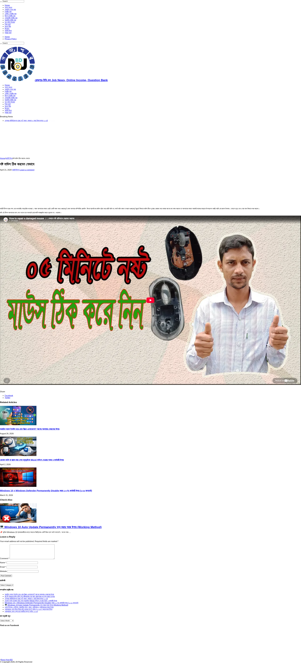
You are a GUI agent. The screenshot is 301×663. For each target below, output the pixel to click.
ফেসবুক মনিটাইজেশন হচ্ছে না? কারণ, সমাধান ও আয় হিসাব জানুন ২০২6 (26, 599)
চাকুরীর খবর (8, 12)
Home (7, 5)
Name (3, 563)
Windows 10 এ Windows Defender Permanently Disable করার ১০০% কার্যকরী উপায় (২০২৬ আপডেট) (46, 490)
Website (3, 571)
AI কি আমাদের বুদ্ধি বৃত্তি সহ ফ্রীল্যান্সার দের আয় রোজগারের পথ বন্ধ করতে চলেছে (30, 597)
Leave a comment (27, 170)
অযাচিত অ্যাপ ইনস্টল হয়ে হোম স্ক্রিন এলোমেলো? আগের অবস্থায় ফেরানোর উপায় (29, 429)
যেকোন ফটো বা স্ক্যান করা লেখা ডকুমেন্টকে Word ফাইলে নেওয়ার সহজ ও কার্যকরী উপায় (31, 121)
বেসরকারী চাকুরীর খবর (11, 18)
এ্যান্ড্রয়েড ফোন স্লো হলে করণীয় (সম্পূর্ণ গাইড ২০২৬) (21, 611)
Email (3, 567)
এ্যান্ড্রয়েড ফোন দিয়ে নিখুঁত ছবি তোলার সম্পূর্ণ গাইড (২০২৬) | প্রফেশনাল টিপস (28, 609)
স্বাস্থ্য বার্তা (8, 33)
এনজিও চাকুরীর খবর (10, 14)
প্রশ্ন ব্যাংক (8, 7)
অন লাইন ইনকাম (10, 22)
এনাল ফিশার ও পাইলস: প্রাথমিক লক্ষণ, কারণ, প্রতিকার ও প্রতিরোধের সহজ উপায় (29, 607)
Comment (4, 558)
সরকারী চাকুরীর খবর (10, 20)
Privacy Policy (11, 39)
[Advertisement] (70, 140)
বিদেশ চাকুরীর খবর (10, 16)
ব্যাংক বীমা (8, 26)
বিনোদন (7, 29)
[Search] (1, 1)
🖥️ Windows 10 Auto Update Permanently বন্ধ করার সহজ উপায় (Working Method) (51, 527)
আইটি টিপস (8, 31)
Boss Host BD (7, 660)
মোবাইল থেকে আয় (10, 10)
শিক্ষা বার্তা (8, 24)
